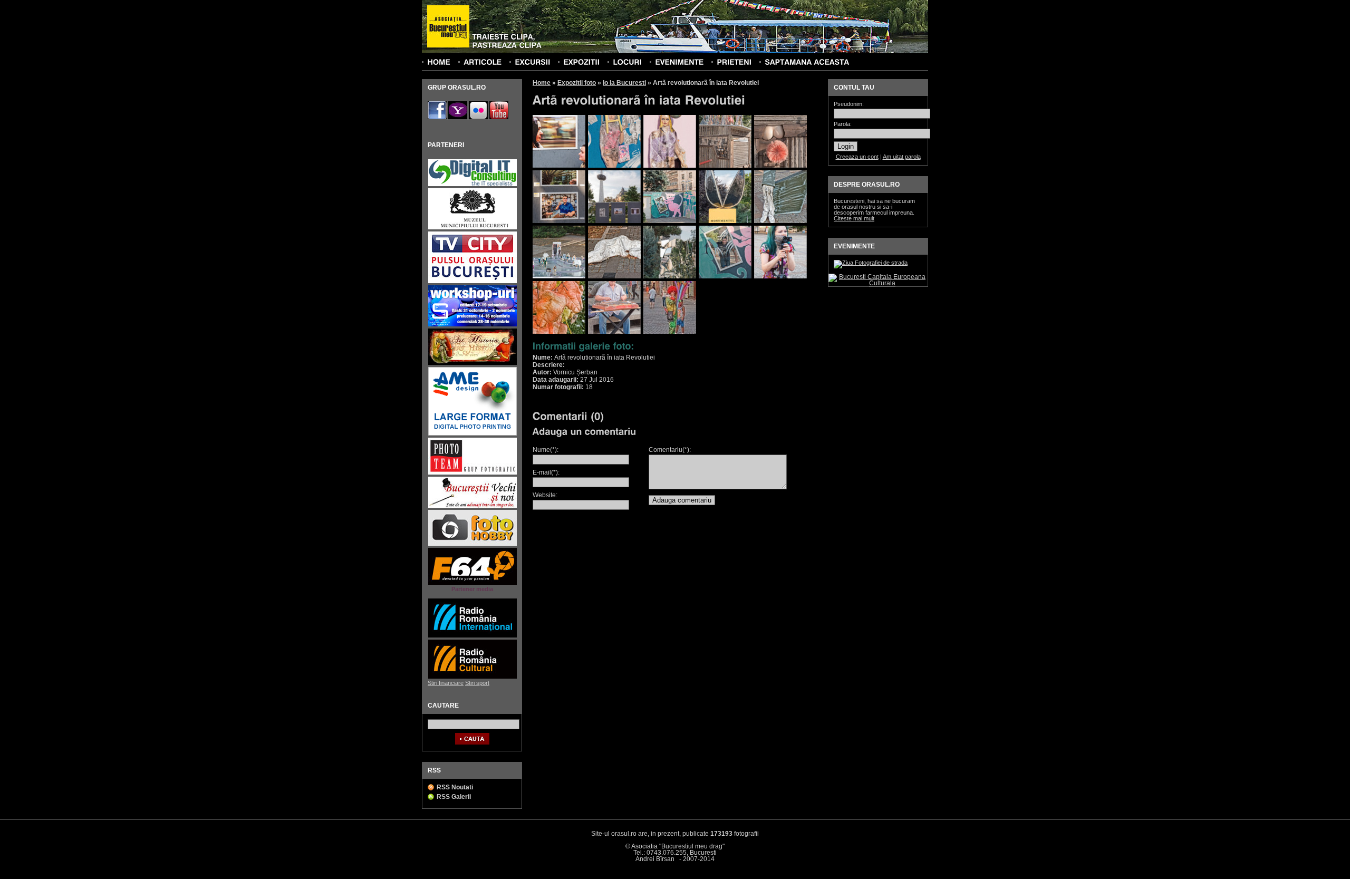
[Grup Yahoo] (458, 117)
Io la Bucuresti (624, 82)
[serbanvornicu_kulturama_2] (614, 165)
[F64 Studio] (472, 583)
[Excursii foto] (532, 61)
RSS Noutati (455, 787)
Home (542, 82)
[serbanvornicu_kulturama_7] (614, 221)
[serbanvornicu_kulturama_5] (780, 165)
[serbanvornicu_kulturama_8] (669, 221)
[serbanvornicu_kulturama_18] (669, 331)
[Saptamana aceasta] (807, 61)
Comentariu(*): (670, 449)
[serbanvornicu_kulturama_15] (780, 276)
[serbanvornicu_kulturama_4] (725, 165)
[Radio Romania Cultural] (472, 677)
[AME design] (472, 434)
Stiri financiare (446, 683)
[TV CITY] (472, 281)
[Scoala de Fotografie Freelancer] (472, 325)
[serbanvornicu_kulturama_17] (614, 331)
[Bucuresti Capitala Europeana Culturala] (878, 283)
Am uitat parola (902, 156)
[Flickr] (479, 117)
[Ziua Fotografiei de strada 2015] (871, 262)
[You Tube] (498, 117)
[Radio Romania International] (472, 636)
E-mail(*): (546, 472)
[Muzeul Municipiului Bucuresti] (472, 228)
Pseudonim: (849, 104)
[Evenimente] (679, 61)
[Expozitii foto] (581, 61)
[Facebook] (438, 117)
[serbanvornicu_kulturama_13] (669, 276)
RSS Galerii (454, 797)
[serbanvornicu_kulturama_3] (669, 165)
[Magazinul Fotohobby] (472, 544)
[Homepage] (448, 27)
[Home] (438, 61)
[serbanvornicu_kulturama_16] (559, 331)
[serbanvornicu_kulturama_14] (725, 276)
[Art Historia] (472, 363)
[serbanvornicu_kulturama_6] (559, 221)
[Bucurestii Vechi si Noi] (472, 506)
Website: (545, 495)
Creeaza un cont (857, 156)
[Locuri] (627, 61)
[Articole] (483, 61)
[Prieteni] (734, 61)
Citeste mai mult (854, 218)
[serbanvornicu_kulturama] (559, 165)
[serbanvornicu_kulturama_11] (559, 276)
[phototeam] (472, 473)
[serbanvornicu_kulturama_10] (780, 221)
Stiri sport (477, 683)
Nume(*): (545, 449)
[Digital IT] (472, 184)
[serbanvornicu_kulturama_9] (725, 221)
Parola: (843, 124)
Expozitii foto (576, 82)
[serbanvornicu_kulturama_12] (614, 276)
